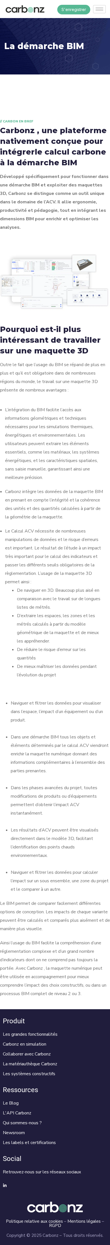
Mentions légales (84, 1221)
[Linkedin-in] (5, 1185)
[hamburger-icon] (99, 9)
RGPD (55, 1225)
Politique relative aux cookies (34, 1221)
